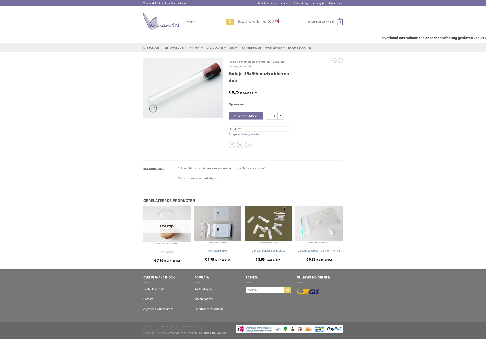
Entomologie (174, 47)
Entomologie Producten (254, 61)
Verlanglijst (319, 3)
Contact (285, 3)
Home (232, 61)
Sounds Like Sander (212, 333)
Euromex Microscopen (209, 309)
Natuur (195, 47)
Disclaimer (167, 326)
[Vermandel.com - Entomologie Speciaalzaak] (162, 20)
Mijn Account (336, 3)
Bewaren (278, 61)
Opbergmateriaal (240, 66)
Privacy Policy (301, 3)
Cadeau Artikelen (167, 243)
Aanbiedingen (251, 47)
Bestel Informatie (154, 289)
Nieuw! (233, 47)
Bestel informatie (267, 3)
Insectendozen (204, 299)
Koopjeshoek (273, 47)
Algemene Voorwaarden (158, 309)
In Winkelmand (246, 116)
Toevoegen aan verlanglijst (213, 67)
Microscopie (214, 47)
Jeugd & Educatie (299, 47)
